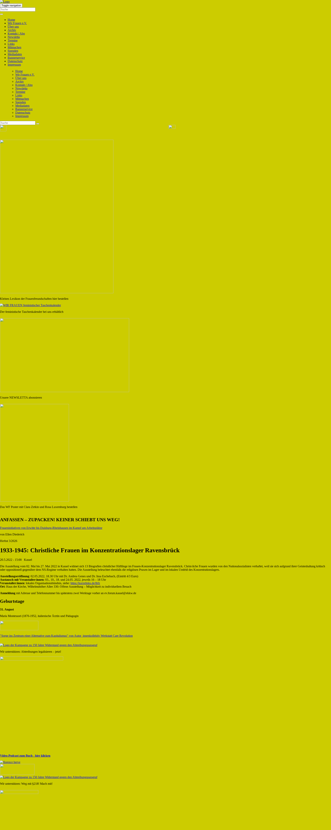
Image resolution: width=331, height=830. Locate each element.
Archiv (12, 30)
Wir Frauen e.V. (17, 23)
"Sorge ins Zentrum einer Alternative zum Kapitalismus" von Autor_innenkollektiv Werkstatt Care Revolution (66, 635)
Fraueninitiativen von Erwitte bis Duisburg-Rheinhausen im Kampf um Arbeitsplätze (51, 527)
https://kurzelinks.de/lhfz (85, 583)
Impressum (14, 64)
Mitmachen (14, 47)
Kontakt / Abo (16, 33)
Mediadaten (15, 54)
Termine (13, 40)
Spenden (13, 50)
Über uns (13, 26)
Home (11, 19)
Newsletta (14, 37)
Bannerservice (16, 57)
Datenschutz (15, 61)
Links (11, 43)
